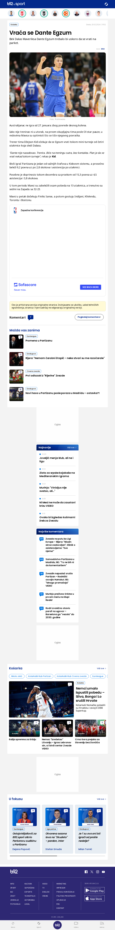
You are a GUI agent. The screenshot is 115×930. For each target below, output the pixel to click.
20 (20, 372)
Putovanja (15, 904)
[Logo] (16, 4)
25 (20, 389)
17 (99, 810)
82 (42, 573)
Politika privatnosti (66, 896)
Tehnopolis (30, 896)
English (45, 892)
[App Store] (95, 898)
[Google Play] (95, 890)
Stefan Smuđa (53, 849)
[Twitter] (91, 871)
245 (41, 559)
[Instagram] (97, 871)
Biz (11, 892)
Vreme (45, 896)
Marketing (61, 884)
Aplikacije (61, 900)
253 (41, 539)
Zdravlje (14, 900)
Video (45, 884)
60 (41, 608)
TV (43, 888)
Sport (13, 888)
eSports (28, 892)
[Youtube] (103, 871)
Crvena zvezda (33, 371)
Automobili (30, 900)
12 (20, 354)
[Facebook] (86, 871)
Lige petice (51, 829)
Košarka (14, 24)
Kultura (28, 884)
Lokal (27, 904)
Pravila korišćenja (65, 892)
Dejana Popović (21, 849)
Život (12, 896)
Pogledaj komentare (89, 317)
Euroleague (31, 336)
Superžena (29, 888)
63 (41, 594)
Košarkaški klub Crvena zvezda (72, 676)
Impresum (61, 888)
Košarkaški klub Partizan (39, 676)
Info (12, 884)
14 (33, 810)
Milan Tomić (85, 849)
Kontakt (60, 908)
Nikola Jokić (16, 676)
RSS (58, 904)
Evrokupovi (31, 354)
